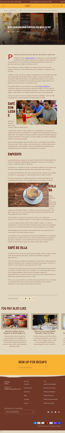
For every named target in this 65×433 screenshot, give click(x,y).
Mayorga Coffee (46, 426)
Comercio (26, 384)
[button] (3, 6)
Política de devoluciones (51, 399)
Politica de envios (49, 395)
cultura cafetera (44, 86)
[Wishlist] (1, 431)
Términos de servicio (49, 388)
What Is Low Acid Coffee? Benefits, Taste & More (45, 332)
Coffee (20, 10)
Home (5, 10)
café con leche (30, 58)
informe (41, 77)
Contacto (26, 399)
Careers (26, 403)
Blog (25, 395)
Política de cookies (49, 403)
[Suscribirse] (46, 368)
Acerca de (26, 392)
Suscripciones (28, 388)
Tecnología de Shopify (55, 426)
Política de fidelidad (49, 392)
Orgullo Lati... (13, 10)
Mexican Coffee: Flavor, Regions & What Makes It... (15, 332)
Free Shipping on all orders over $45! (41, 2)
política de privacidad (50, 384)
